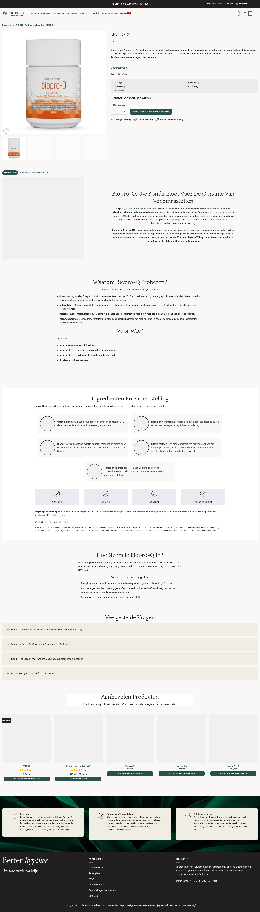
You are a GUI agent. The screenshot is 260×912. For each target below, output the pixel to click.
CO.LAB (92, 13)
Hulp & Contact (213, 4)
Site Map (93, 896)
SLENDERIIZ (46, 13)
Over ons (229, 4)
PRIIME (56, 13)
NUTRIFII (35, 13)
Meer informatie (119, 67)
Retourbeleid (95, 884)
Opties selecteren (78, 779)
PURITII (74, 13)
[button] (239, 13)
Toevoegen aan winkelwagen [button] (26, 779)
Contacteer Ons (97, 867)
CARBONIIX (233, 766)
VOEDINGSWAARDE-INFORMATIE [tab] (34, 173)
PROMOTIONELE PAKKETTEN (114, 13)
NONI (82, 13)
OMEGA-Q (130, 766)
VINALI (26, 766)
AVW (91, 879)
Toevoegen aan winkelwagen (151, 111)
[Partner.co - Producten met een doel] (14, 14)
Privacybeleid (95, 873)
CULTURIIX (182, 766)
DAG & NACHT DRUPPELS (78, 766)
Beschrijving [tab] (10, 173)
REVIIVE (65, 13)
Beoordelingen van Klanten (102, 890)
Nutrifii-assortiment (142, 208)
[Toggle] (8, 630)
